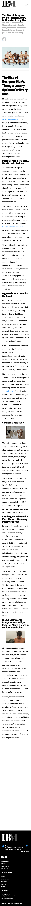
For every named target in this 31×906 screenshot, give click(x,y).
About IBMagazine (5, 861)
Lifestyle (5, 12)
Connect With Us (5, 866)
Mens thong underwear (11, 119)
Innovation (3, 884)
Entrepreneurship (5, 879)
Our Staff (3, 863)
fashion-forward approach (12, 227)
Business (3, 876)
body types (10, 391)
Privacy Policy (4, 868)
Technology (4, 881)
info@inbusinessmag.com (7, 898)
